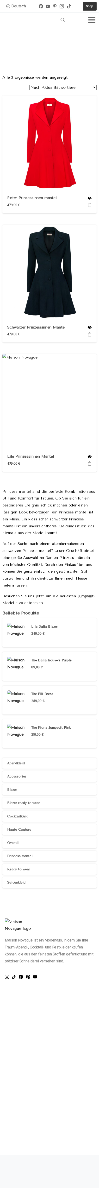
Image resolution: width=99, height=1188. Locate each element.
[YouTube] (49, 6)
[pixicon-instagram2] (8, 976)
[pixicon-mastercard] (17, 1182)
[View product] (89, 205)
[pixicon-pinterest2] (29, 976)
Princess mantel (52, 48)
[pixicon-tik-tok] (15, 976)
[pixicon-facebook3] (22, 976)
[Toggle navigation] (92, 20)
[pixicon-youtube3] (36, 976)
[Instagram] (63, 6)
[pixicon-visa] (7, 1182)
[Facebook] (42, 6)
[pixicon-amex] (27, 1182)
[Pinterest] (56, 6)
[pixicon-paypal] (37, 1182)
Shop (27, 48)
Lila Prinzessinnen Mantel (30, 456)
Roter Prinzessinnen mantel (32, 198)
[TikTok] (70, 6)
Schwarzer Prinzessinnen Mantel (36, 327)
